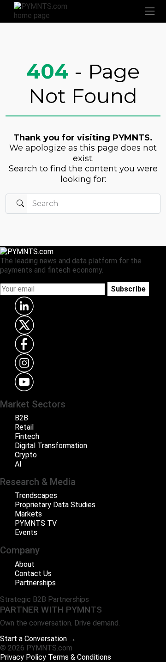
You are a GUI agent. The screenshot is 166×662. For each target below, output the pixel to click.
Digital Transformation (51, 445)
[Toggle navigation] (149, 11)
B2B (21, 417)
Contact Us (33, 573)
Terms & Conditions (79, 657)
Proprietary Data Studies (55, 504)
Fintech (27, 436)
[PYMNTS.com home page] (46, 10)
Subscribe (128, 289)
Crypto (26, 454)
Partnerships (35, 582)
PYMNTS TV (36, 523)
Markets (28, 514)
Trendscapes (36, 495)
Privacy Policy (23, 657)
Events (26, 532)
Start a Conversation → (38, 638)
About (25, 564)
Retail (24, 427)
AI (18, 464)
